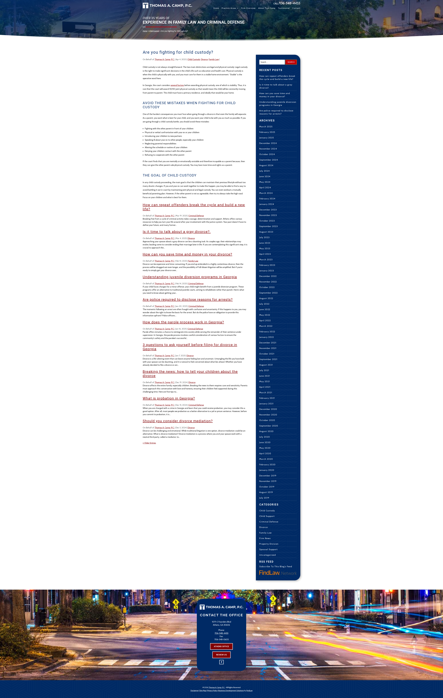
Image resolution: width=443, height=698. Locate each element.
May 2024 (264, 182)
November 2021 (267, 348)
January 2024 (266, 204)
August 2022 (266, 298)
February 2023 (267, 265)
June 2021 (264, 376)
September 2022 (268, 293)
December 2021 (267, 342)
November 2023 (268, 215)
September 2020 (268, 426)
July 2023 (264, 237)
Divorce (204, 59)
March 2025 (265, 126)
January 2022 (266, 337)
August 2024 (266, 165)
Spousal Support (268, 549)
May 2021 (264, 381)
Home (216, 8)
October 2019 (266, 486)
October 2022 (267, 287)
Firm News (265, 538)
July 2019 (264, 498)
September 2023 (268, 226)
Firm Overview (248, 8)
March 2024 (266, 193)
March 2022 (265, 326)
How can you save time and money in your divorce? (187, 254)
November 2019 (268, 481)
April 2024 (265, 187)
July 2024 (264, 171)
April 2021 (264, 387)
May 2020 (265, 448)
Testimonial (284, 8)
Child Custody (194, 59)
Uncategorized (267, 555)
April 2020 (265, 453)
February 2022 (267, 331)
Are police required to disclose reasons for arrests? (188, 299)
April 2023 (265, 254)
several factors (177, 85)
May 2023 (264, 248)
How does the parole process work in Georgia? (183, 322)
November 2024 (268, 149)
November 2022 (268, 281)
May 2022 (264, 315)
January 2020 (266, 470)
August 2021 (266, 365)
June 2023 (264, 243)
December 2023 (268, 209)
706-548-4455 (289, 3)
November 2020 (268, 414)
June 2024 (264, 176)
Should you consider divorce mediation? (178, 421)
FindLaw (249, 691)
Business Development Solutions (231, 691)
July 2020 (264, 437)
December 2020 (268, 409)
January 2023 (266, 270)
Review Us (221, 654)
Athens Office (221, 646)
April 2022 (265, 320)
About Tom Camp (266, 8)
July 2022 (264, 304)
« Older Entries (149, 443)
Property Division (268, 544)
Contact (296, 8)
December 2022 (268, 276)
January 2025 (266, 137)
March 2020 (266, 459)
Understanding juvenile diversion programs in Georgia (190, 277)
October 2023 (267, 221)
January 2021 (266, 403)
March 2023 (266, 259)
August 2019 (266, 492)
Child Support (267, 516)
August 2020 (266, 431)
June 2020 (265, 442)
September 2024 (268, 160)
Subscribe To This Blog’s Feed (275, 566)
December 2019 (267, 475)
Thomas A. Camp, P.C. (164, 59)
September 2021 (268, 359)
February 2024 (267, 198)
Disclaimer (194, 691)
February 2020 (267, 464)
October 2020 (267, 420)
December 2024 (268, 143)
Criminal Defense (196, 215)
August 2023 (266, 232)
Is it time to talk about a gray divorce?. (177, 232)
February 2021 (267, 398)
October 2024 (267, 154)
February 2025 (267, 132)
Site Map (202, 691)
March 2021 (265, 392)
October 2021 (266, 354)
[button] (440, 681)
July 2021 (264, 370)
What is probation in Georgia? (169, 398)
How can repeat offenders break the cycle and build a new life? (277, 77)
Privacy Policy (212, 691)
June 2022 (264, 309)
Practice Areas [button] (229, 8)
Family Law (214, 59)
